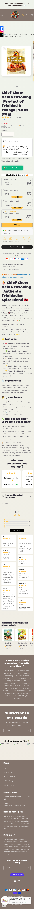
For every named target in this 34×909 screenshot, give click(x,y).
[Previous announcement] (2, 4)
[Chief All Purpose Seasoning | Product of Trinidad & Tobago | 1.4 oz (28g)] (8, 634)
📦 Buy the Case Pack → (12, 168)
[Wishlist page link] (23, 15)
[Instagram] (1, 31)
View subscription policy (10, 161)
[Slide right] (21, 86)
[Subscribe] (28, 730)
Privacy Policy (8, 772)
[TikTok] (1, 35)
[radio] (17, 182)
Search (5, 768)
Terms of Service (9, 776)
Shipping (3, 125)
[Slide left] (13, 86)
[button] (2, 15)
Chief (6, 34)
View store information (11, 269)
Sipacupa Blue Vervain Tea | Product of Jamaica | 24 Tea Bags (18, 899)
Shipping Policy (8, 785)
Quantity (4, 130)
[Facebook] (1, 28)
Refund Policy (8, 781)
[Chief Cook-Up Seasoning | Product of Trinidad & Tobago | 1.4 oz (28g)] (21, 634)
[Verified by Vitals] (25, 902)
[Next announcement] (32, 4)
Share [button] (6, 503)
